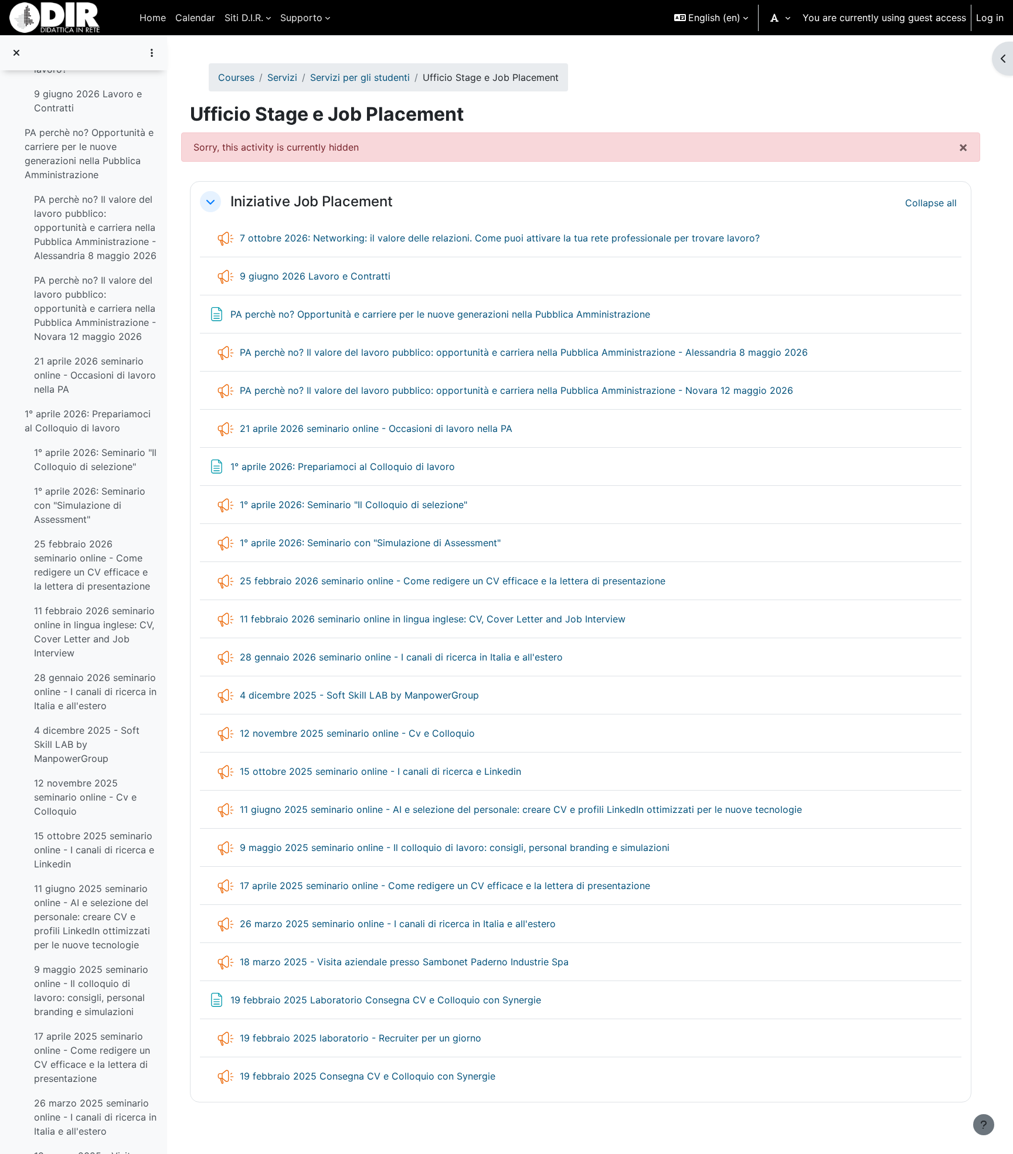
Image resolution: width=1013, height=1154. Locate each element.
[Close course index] (16, 53)
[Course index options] (151, 52)
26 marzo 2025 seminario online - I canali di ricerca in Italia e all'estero (95, 1117)
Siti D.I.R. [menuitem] (244, 17)
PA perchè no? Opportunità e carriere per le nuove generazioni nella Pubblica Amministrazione (89, 154)
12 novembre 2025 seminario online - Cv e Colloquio (85, 797)
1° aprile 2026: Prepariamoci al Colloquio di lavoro (88, 421)
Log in (990, 17)
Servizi (282, 77)
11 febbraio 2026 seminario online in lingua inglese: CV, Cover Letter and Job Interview (94, 632)
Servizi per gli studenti (360, 77)
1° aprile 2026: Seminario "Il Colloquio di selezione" (95, 459)
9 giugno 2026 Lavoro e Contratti (88, 101)
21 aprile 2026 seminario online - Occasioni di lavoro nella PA (95, 375)
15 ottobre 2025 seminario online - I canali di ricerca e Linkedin (94, 850)
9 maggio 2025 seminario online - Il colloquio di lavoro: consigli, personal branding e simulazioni (91, 990)
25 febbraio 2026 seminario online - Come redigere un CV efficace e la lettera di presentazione (92, 565)
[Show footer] (983, 1124)
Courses (236, 77)
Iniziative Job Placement (311, 201)
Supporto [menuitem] (301, 17)
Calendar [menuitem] (195, 17)
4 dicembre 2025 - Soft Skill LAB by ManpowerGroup (87, 744)
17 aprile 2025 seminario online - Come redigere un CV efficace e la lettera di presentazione (92, 1057)
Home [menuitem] (153, 17)
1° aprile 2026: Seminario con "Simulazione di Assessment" (89, 505)
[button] (711, 17)
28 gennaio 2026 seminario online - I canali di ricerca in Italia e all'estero (95, 692)
